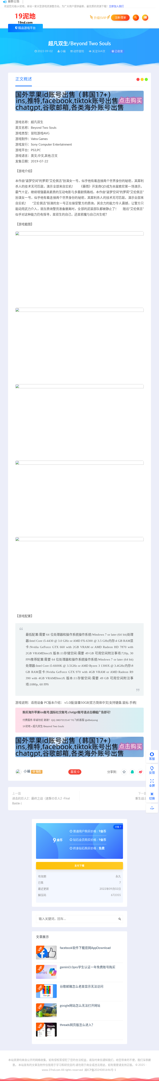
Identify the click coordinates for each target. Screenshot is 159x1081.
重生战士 (141, 798)
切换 (152, 798)
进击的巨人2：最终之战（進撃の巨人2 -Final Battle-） (41, 801)
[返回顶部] (152, 808)
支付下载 (79, 865)
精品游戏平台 (27, 28)
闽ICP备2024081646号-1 (100, 1070)
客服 (152, 758)
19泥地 (26, 726)
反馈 (152, 772)
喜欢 (74, 771)
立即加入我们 (116, 6)
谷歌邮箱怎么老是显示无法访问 (81, 986)
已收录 (118, 51)
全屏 (152, 785)
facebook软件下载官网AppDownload (85, 948)
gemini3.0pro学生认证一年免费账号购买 (87, 967)
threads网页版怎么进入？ (77, 1025)
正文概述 (23, 79)
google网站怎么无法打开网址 (80, 1005)
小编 (27, 771)
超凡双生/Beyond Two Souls (48, 726)
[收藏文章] (124, 772)
